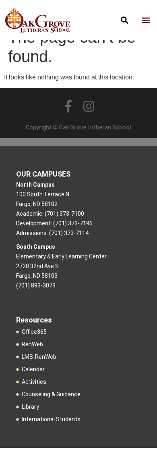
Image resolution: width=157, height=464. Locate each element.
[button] (145, 20)
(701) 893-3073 (36, 285)
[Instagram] (89, 106)
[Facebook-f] (68, 106)
